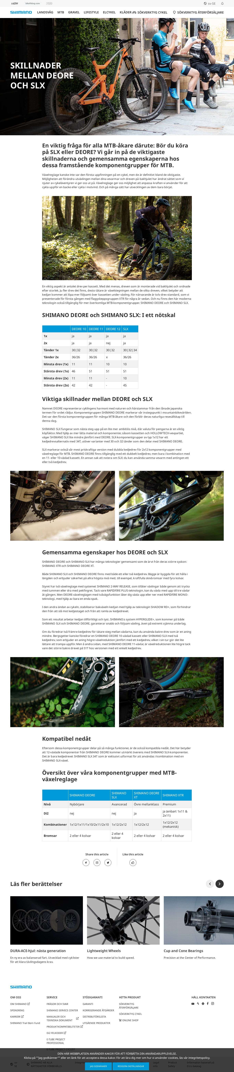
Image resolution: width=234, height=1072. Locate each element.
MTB (60, 12)
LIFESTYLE (91, 12)
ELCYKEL (109, 12)
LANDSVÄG (45, 12)
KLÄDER (126, 12)
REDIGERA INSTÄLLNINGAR (131, 1066)
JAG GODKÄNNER (98, 1066)
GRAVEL (74, 12)
